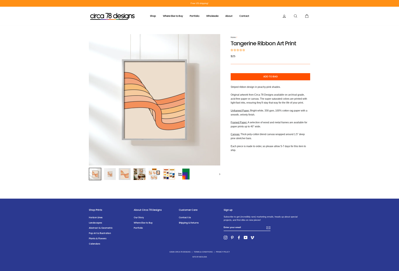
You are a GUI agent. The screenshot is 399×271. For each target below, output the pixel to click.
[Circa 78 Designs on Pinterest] (232, 237)
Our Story (139, 217)
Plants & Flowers (97, 238)
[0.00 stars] (238, 50)
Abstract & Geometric (101, 227)
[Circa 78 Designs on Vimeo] (252, 237)
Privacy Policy (223, 252)
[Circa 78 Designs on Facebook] (239, 237)
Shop (153, 16)
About (228, 16)
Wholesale (212, 16)
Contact (244, 16)
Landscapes (95, 222)
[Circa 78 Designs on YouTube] (246, 237)
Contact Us (185, 217)
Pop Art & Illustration (100, 233)
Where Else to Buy (173, 16)
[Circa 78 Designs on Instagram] (225, 237)
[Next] (218, 174)
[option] (199, 3)
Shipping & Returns (189, 222)
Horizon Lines (96, 217)
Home (233, 37)
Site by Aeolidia (199, 257)
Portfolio (194, 16)
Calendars (94, 243)
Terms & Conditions (203, 252)
